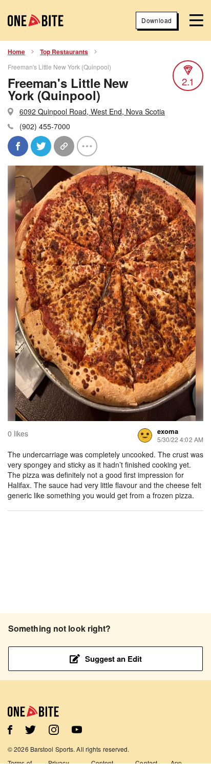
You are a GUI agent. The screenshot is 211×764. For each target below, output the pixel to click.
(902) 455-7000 (44, 126)
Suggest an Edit (113, 658)
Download (156, 20)
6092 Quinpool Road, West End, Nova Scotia (92, 111)
